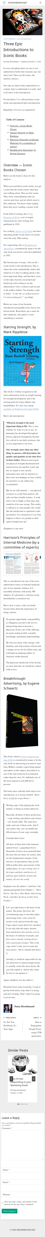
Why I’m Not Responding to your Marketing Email (20, 1082)
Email (6, 1182)
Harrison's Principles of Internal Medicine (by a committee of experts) (24, 143)
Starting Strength (17, 327)
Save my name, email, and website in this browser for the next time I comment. (20, 1202)
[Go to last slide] (11, 1078)
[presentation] (22, 1065)
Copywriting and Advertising (17, 39)
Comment (7, 1128)
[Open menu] (40, 2)
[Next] (33, 1078)
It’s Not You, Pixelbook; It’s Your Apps (9, 1023)
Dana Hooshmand (12, 61)
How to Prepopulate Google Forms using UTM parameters (35, 1026)
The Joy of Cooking (24, 231)
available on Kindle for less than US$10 (21, 408)
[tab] (18, 1104)
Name (6, 1169)
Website (6, 1194)
